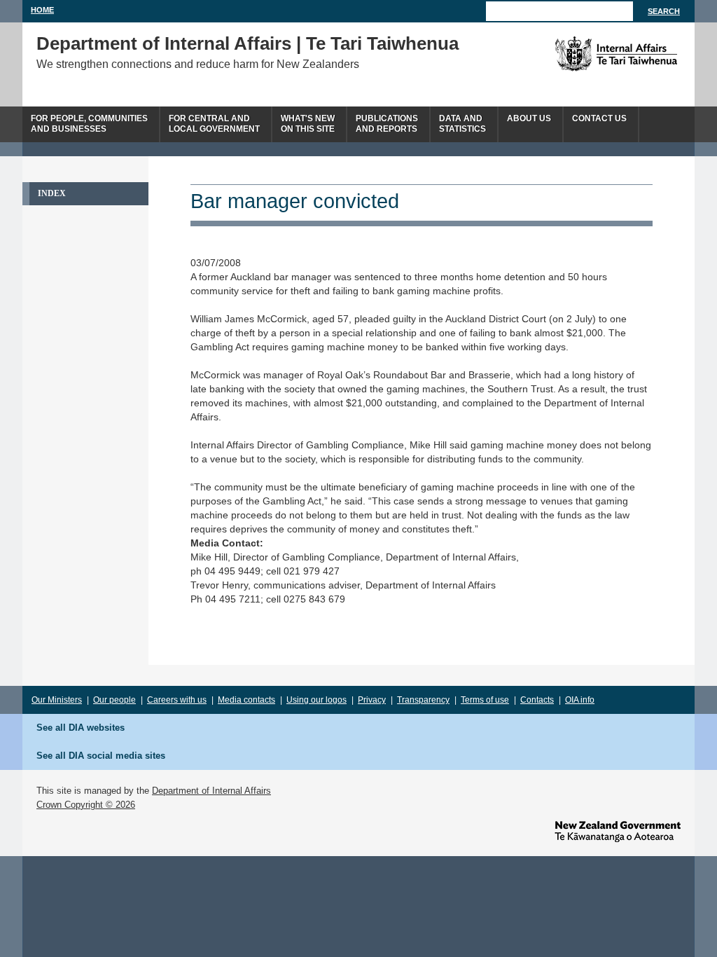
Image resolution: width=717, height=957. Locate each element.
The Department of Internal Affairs (584, 53)
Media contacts (246, 700)
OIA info (579, 700)
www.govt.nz (618, 831)
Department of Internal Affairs (211, 790)
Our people (114, 700)
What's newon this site (308, 123)
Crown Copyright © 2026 (85, 804)
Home (42, 10)
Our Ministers (57, 700)
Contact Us (599, 118)
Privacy (372, 700)
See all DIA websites (80, 727)
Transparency (423, 700)
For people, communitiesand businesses (89, 123)
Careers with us (177, 700)
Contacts (537, 700)
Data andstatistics (462, 123)
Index (52, 193)
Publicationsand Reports (387, 123)
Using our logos (316, 700)
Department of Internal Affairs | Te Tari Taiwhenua (247, 43)
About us (529, 118)
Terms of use (485, 700)
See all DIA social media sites (100, 755)
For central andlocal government (214, 123)
